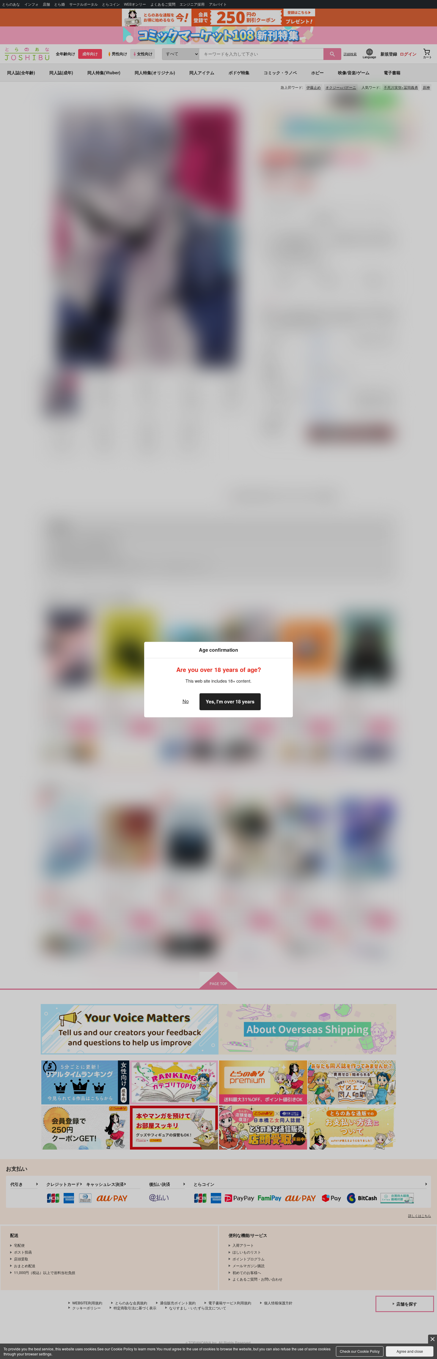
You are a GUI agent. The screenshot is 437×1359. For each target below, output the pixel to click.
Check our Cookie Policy (360, 1351)
